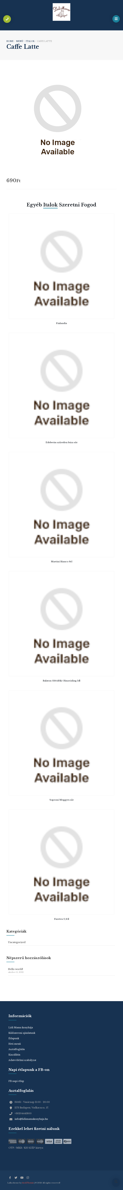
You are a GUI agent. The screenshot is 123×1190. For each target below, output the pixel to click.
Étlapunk (13, 1038)
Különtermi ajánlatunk (21, 1033)
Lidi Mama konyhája (20, 1027)
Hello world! (16, 970)
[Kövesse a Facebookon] (9, 1177)
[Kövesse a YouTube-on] (21, 1177)
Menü (19, 41)
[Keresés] (116, 1182)
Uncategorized (16, 942)
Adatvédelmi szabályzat (22, 1060)
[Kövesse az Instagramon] (27, 1177)
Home (10, 41)
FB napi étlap (16, 1081)
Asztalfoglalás (16, 1049)
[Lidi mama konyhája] (61, 12)
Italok (30, 41)
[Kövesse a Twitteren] (15, 1177)
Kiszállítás (14, 1054)
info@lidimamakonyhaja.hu (31, 1119)
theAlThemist (28, 1183)
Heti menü (14, 1043)
